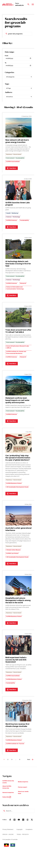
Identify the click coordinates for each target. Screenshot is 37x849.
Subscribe (5, 797)
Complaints (29, 829)
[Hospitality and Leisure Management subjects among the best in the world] (18, 585)
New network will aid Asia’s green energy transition (17, 141)
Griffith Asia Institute (13, 161)
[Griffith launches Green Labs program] (18, 190)
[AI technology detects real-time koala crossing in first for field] (18, 249)
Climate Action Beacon (13, 550)
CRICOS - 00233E (8, 834)
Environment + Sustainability (15, 158)
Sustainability (24, 220)
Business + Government (13, 154)
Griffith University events (8, 781)
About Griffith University (6, 787)
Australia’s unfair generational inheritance (18, 529)
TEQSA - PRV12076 (23, 834)
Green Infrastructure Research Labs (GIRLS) (17, 347)
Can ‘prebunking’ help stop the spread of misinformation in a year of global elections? (17, 457)
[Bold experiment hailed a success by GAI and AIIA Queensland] (18, 645)
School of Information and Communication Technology (15, 288)
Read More (12, 168)
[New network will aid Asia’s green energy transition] (18, 127)
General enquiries (8, 792)
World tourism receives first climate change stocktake (17, 725)
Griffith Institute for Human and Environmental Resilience (16, 352)
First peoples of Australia (9, 839)
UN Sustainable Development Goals (17, 487)
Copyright (19, 829)
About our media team (23, 792)
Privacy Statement (7, 829)
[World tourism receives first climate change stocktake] (18, 711)
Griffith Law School (12, 553)
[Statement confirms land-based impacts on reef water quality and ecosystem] (18, 385)
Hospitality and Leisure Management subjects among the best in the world (17, 600)
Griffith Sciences (11, 220)
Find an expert (22, 787)
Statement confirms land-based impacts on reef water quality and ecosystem (17, 400)
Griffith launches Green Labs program (17, 204)
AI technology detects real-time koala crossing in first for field (18, 263)
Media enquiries (23, 781)
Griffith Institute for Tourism (15, 743)
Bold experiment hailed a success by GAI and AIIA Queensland (15, 659)
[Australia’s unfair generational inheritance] (18, 515)
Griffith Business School (14, 483)
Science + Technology (13, 217)
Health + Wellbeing (12, 213)
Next (28, 759)
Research (23, 283)
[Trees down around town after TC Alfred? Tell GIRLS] (18, 317)
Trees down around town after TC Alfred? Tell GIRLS (18, 331)
